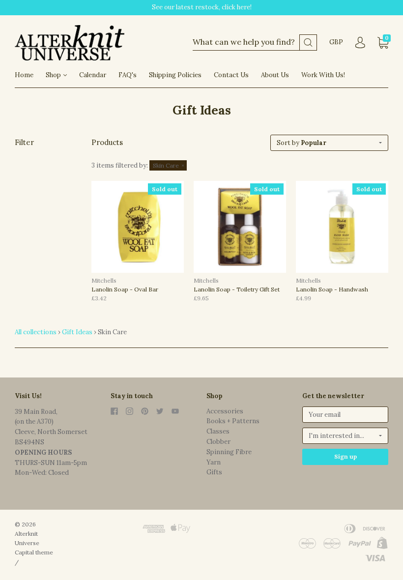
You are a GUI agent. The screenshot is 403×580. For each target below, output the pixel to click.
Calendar (92, 75)
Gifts (214, 472)
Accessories (224, 411)
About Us (275, 75)
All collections (36, 332)
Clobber (218, 441)
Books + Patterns (232, 421)
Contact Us (231, 75)
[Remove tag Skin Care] (168, 165)
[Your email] (345, 414)
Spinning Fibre (229, 452)
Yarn (213, 462)
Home (24, 75)
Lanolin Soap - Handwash (332, 289)
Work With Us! (323, 75)
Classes (218, 431)
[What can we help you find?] (255, 42)
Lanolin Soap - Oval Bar (124, 289)
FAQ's (127, 75)
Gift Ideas (77, 332)
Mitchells (103, 280)
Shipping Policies (175, 75)
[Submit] (308, 42)
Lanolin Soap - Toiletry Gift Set (237, 289)
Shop (54, 75)
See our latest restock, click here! (202, 7)
